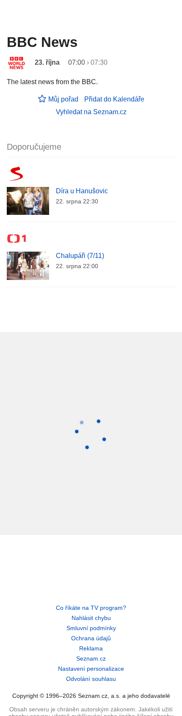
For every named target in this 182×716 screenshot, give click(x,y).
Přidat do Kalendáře (114, 99)
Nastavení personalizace (91, 668)
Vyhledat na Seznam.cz (91, 111)
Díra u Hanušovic (82, 191)
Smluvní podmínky (91, 628)
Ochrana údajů (91, 638)
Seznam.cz (91, 658)
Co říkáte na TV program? (91, 607)
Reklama (91, 648)
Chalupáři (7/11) (80, 255)
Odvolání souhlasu (91, 678)
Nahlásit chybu (91, 617)
